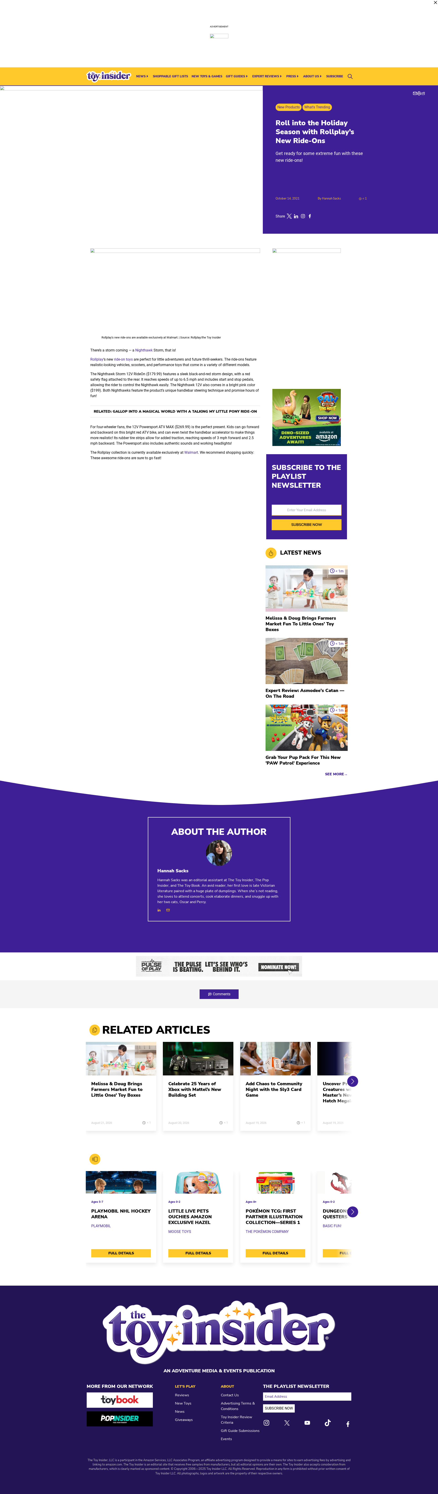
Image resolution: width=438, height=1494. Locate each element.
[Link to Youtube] (307, 1422)
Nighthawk (144, 350)
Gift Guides (235, 76)
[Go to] (121, 1061)
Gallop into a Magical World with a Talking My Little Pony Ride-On (185, 411)
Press (291, 76)
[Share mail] (415, 93)
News (141, 76)
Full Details (121, 1253)
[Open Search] (350, 76)
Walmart (191, 452)
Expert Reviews (265, 76)
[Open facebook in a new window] (309, 216)
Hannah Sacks (331, 199)
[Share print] (419, 93)
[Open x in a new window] (289, 216)
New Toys (183, 1403)
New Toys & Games (207, 76)
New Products (288, 107)
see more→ (336, 774)
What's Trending (317, 107)
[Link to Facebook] (347, 1424)
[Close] (435, 2)
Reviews (182, 1395)
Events (226, 1439)
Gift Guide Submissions (240, 1430)
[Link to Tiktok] (327, 1422)
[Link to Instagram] (266, 1422)
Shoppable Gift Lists (170, 76)
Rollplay (96, 359)
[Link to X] (287, 1423)
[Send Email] (168, 910)
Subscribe (334, 76)
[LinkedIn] (159, 910)
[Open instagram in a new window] (302, 216)
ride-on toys (123, 359)
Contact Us (230, 1395)
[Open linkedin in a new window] (296, 216)
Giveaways (184, 1419)
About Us (311, 76)
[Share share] (423, 93)
